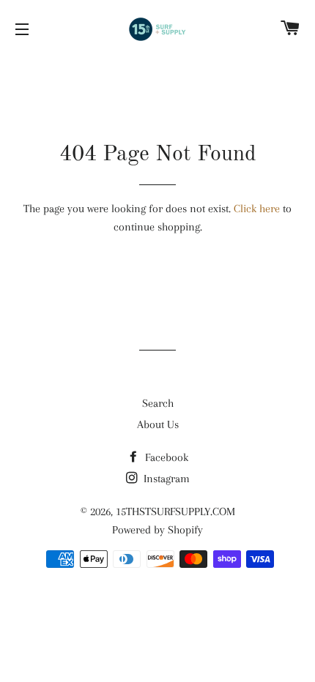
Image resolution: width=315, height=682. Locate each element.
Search (158, 403)
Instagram (165, 478)
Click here (257, 208)
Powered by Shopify (157, 529)
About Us (158, 424)
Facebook (165, 457)
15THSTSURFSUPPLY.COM (175, 511)
